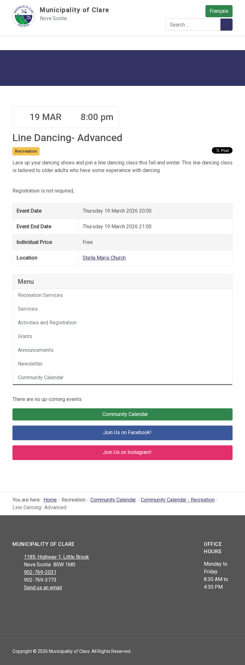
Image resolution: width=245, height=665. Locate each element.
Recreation (26, 151)
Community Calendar (40, 377)
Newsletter (30, 364)
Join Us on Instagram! (126, 453)
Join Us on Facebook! (127, 433)
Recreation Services (40, 295)
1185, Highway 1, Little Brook (56, 557)
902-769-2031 (40, 572)
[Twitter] (31, 604)
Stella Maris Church (104, 258)
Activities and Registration (47, 323)
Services (28, 309)
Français (219, 11)
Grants (25, 336)
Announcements (36, 350)
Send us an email (43, 588)
